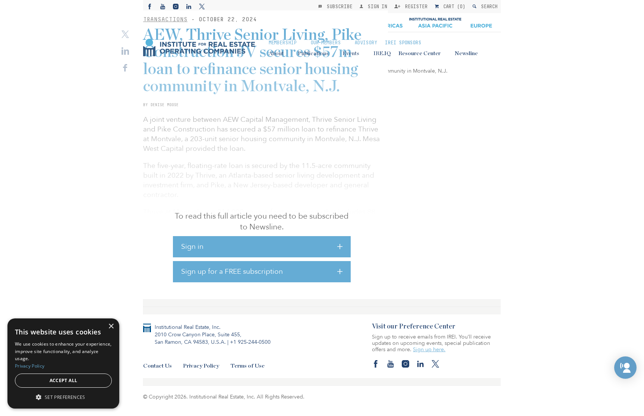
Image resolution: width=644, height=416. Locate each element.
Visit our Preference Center (413, 326)
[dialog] (63, 363)
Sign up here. (429, 349)
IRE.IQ (382, 53)
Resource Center (419, 53)
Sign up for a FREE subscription (232, 271)
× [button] (111, 326)
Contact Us (157, 366)
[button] (625, 367)
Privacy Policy (201, 366)
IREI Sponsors (403, 42)
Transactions (165, 19)
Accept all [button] (64, 380)
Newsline (466, 53)
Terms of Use (247, 366)
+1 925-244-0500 (250, 342)
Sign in (192, 246)
